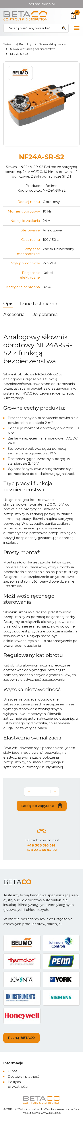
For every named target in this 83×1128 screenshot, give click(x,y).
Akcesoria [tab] (14, 314)
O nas (12, 1071)
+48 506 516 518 (41, 845)
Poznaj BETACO (21, 1037)
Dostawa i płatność (23, 1076)
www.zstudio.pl (51, 1112)
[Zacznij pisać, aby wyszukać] (64, 28)
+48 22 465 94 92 (41, 849)
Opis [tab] (8, 303)
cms (37, 1112)
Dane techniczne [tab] (38, 303)
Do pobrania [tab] (44, 314)
